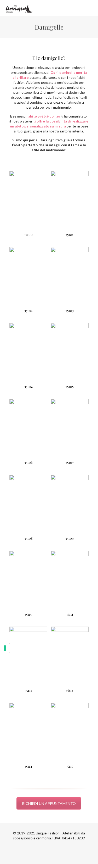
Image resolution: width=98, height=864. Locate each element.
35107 (70, 462)
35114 (28, 766)
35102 (28, 310)
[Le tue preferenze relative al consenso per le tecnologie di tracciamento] (5, 648)
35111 (69, 614)
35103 (70, 310)
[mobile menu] (91, 7)
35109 (69, 538)
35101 (69, 234)
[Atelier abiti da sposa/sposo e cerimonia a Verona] (18, 7)
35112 (28, 690)
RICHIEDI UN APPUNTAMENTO (49, 803)
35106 (28, 462)
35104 (28, 386)
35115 (69, 766)
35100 (28, 234)
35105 (70, 386)
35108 (28, 538)
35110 (28, 614)
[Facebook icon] (46, 845)
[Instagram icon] (52, 845)
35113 (69, 690)
